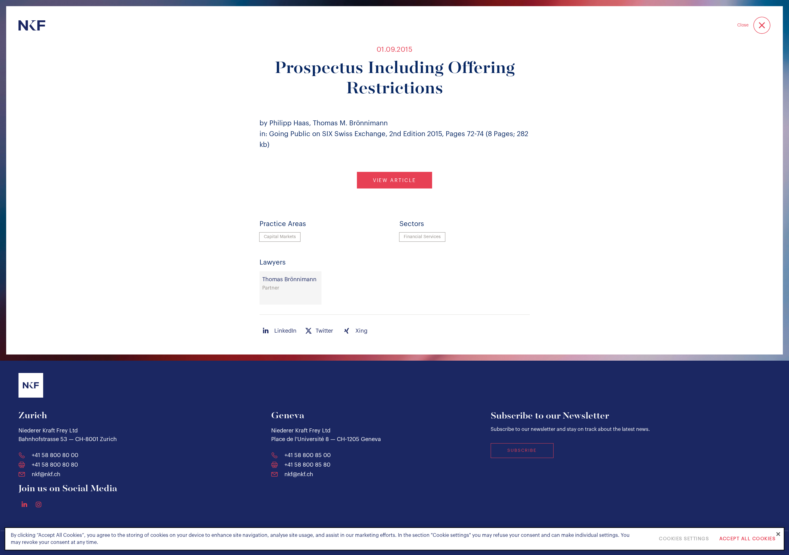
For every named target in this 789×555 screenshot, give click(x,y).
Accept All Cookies (747, 539)
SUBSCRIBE (522, 450)
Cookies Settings (684, 539)
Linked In (24, 504)
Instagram (38, 504)
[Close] (778, 534)
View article (394, 180)
